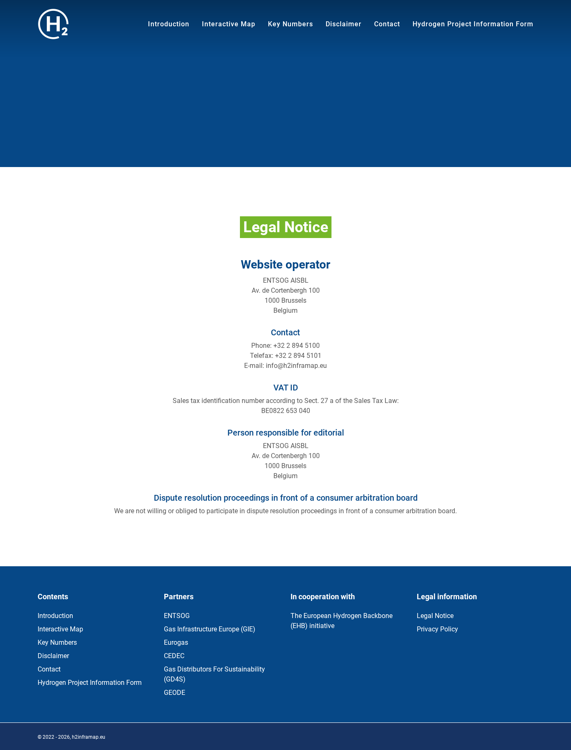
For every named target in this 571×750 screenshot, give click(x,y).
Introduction (55, 616)
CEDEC (174, 656)
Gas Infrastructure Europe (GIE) (209, 629)
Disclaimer (53, 656)
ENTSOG (177, 616)
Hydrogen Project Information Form (90, 683)
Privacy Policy (437, 629)
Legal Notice (435, 616)
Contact (49, 669)
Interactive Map (60, 629)
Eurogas (176, 642)
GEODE (174, 693)
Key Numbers (57, 642)
